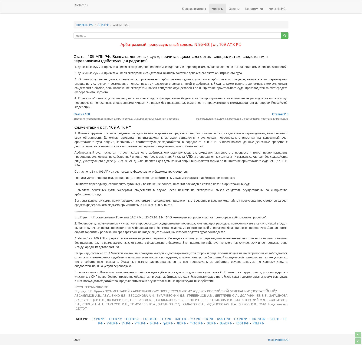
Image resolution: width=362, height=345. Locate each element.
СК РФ (274, 319)
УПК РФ (140, 323)
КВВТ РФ (242, 323)
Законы (234, 8)
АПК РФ (103, 24)
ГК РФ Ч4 (149, 319)
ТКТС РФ (196, 323)
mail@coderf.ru (278, 339)
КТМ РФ (258, 323)
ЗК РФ (208, 319)
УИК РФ (112, 323)
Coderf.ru (81, 4)
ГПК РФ (165, 319)
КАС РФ (180, 319)
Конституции (254, 8)
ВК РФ (211, 323)
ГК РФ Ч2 (115, 319)
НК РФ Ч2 (258, 319)
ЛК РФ (181, 323)
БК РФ (154, 323)
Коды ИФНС (277, 8)
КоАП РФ (223, 319)
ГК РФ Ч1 (98, 319)
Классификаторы (194, 8)
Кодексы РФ (84, 24)
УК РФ (126, 323)
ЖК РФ (195, 319)
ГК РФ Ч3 (132, 319)
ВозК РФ (226, 323)
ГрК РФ (168, 323)
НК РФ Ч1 (241, 319)
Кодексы (217, 8)
